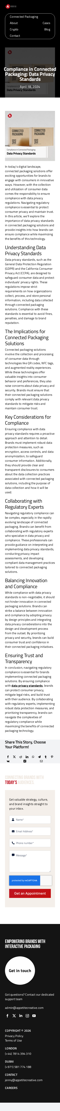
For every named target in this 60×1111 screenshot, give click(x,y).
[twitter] (14, 1015)
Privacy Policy (14, 1036)
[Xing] (25, 761)
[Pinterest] (52, 757)
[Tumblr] (46, 757)
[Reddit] (21, 757)
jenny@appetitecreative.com (24, 1080)
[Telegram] (39, 757)
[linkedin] (20, 1015)
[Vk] (8, 761)
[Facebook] (8, 757)
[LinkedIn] (27, 757)
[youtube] (34, 1015)
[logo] (11, 5)
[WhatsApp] (33, 757)
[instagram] (27, 1015)
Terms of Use (13, 1040)
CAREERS (11, 1088)
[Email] (41, 761)
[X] (14, 757)
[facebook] (7, 1015)
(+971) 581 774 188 (18, 1067)
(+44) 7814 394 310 (18, 1053)
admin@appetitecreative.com (24, 1007)
